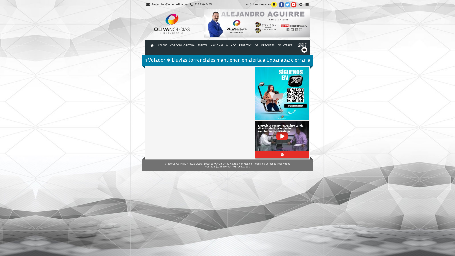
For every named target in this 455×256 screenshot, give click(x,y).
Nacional (216, 45)
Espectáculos (248, 45)
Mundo (231, 45)
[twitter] (287, 4)
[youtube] (293, 4)
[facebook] (280, 4)
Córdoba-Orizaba (182, 45)
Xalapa (162, 45)
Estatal (202, 45)
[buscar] (300, 4)
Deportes (268, 45)
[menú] (307, 4)
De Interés (284, 45)
